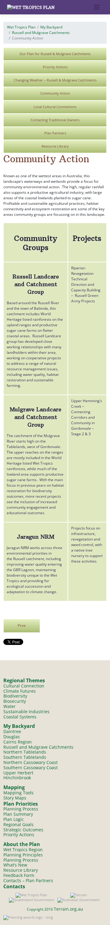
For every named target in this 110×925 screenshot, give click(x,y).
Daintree (12, 731)
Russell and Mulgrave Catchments (41, 32)
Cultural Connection (23, 686)
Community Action (55, 93)
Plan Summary (18, 814)
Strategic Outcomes (23, 830)
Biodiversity (15, 696)
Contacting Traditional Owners (55, 120)
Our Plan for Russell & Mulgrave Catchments (55, 53)
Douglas (11, 737)
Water (9, 706)
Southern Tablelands (24, 757)
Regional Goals (18, 824)
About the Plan (21, 844)
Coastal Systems (19, 717)
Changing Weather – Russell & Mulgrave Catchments (55, 80)
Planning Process (20, 809)
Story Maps (14, 798)
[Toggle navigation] (96, 7)
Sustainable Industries (26, 711)
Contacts (14, 886)
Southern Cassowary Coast (30, 767)
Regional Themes (24, 680)
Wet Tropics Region (23, 849)
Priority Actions (55, 67)
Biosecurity (14, 701)
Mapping (14, 787)
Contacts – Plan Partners (28, 880)
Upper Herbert (18, 773)
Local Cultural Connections (55, 106)
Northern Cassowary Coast (30, 762)
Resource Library (55, 146)
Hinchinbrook (17, 778)
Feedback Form (18, 875)
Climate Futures (19, 691)
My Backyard (51, 27)
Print (22, 625)
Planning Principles (23, 855)
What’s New (15, 865)
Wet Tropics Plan (21, 27)
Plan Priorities (20, 803)
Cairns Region (17, 742)
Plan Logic (13, 819)
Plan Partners (55, 133)
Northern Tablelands (24, 752)
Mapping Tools (18, 793)
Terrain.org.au (68, 909)
